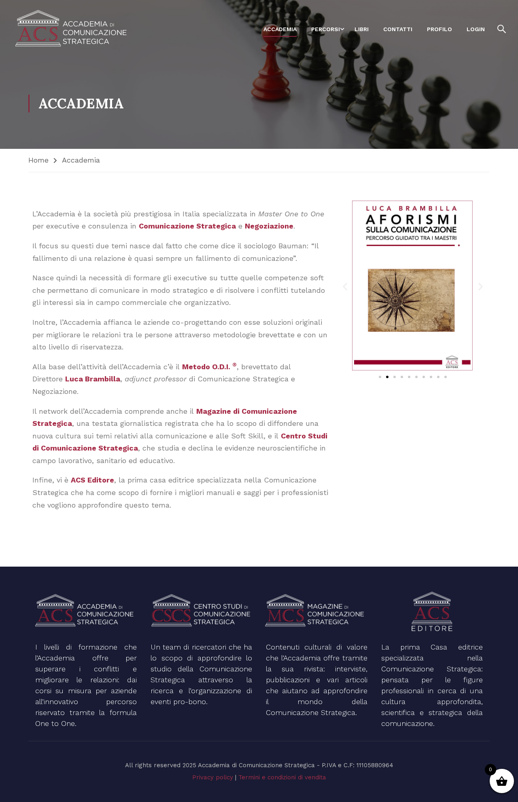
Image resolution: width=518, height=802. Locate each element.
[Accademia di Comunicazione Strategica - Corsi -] (73, 29)
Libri (362, 29)
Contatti (397, 29)
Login (476, 29)
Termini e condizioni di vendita (282, 777)
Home (38, 160)
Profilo (439, 29)
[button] (345, 286)
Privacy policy (212, 777)
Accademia (280, 29)
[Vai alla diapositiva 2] (387, 377)
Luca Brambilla (92, 379)
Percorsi (325, 29)
